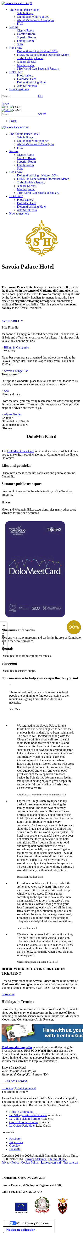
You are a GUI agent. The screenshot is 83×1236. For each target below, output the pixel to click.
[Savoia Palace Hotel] (15, 3)
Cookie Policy (29, 1162)
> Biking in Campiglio (15, 347)
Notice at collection (20, 1230)
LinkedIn (14, 1149)
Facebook (15, 1138)
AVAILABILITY (12, 321)
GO (40, 96)
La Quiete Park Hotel (22, 1125)
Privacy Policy (10, 1162)
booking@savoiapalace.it (19, 1088)
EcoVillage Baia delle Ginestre (28, 1115)
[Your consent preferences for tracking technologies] (3, 638)
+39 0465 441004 (14, 1081)
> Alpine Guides (12, 414)
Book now (8, 994)
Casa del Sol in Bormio (23, 1122)
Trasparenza (70, 1162)
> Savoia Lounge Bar (15, 371)
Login (5, 103)
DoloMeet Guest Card (20, 451)
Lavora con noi (51, 1162)
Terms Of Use (58, 1159)
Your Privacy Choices (33, 1223)
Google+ (14, 1145)
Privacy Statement (36, 1159)
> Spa (5, 391)
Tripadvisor (16, 1142)
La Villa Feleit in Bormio (24, 1118)
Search (42, 114)
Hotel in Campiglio (21, 1111)
